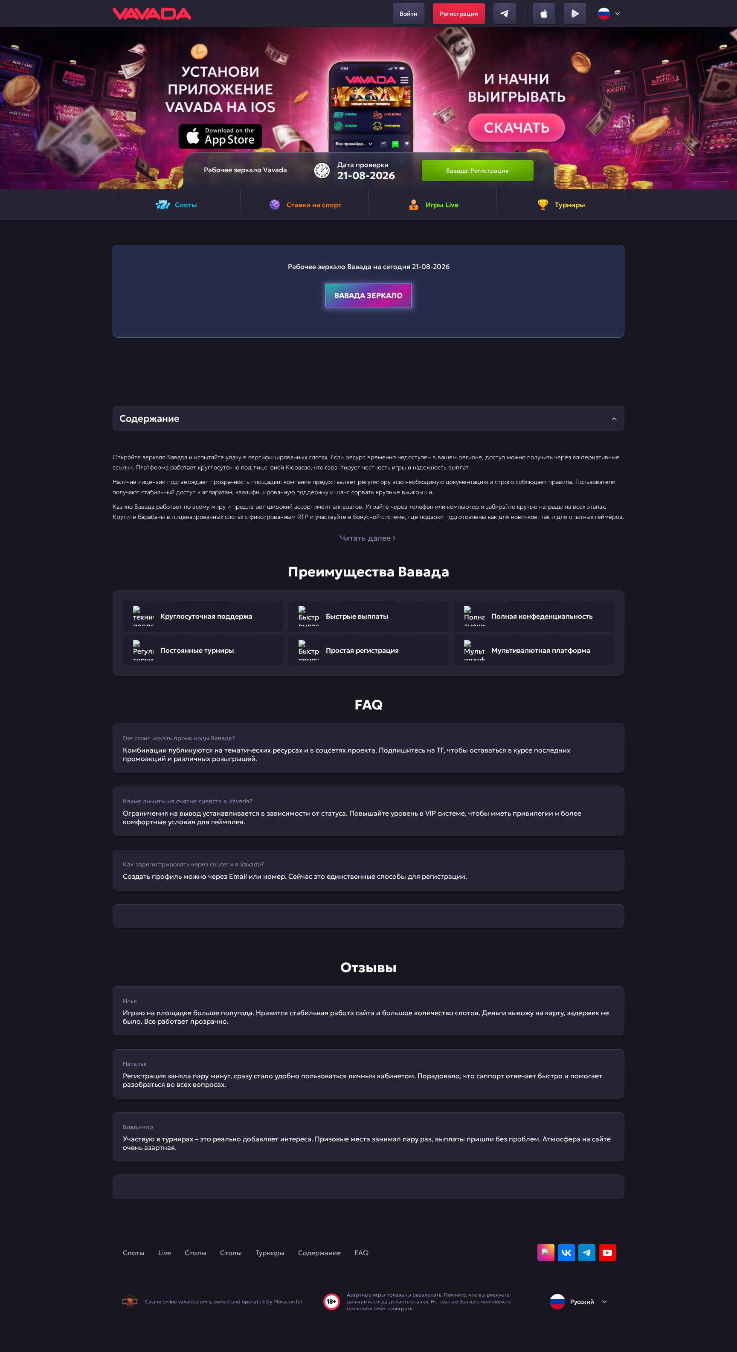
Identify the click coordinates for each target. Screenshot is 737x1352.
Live (164, 1252)
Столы (195, 1252)
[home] (152, 14)
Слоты (134, 1252)
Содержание (319, 1252)
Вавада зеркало (368, 295)
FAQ (361, 1252)
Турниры (269, 1252)
